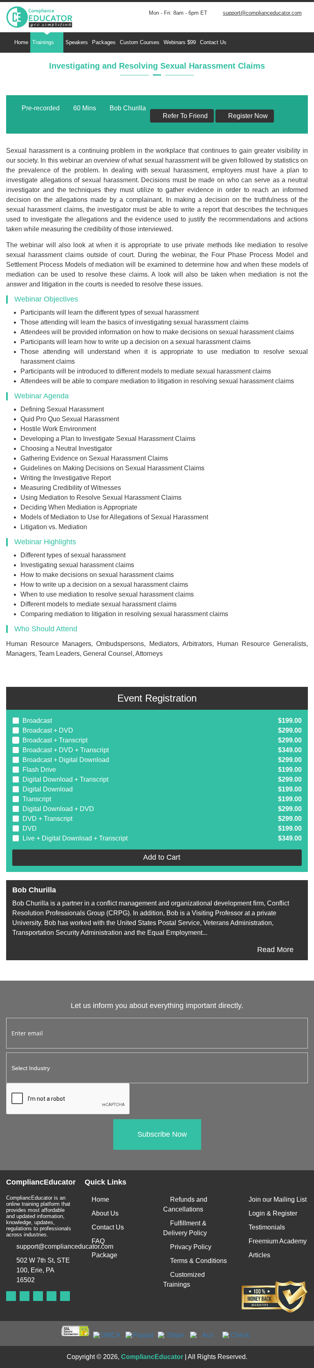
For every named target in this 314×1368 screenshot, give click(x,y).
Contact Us (213, 42)
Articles (259, 1255)
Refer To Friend (184, 115)
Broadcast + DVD (47, 730)
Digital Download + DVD (58, 808)
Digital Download (47, 789)
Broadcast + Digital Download (65, 759)
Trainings (43, 42)
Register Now (247, 115)
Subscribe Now (162, 1134)
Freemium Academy (278, 1241)
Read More (275, 950)
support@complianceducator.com (262, 13)
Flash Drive (39, 769)
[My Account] (253, 42)
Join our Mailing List (278, 1199)
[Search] (236, 42)
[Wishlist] (269, 42)
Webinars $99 (180, 42)
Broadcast (37, 720)
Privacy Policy (190, 1246)
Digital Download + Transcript (65, 779)
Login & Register (273, 1213)
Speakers (76, 42)
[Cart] (286, 42)
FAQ (98, 1241)
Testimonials (267, 1227)
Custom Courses (139, 42)
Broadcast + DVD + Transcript (65, 750)
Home (21, 42)
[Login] (302, 42)
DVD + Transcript (47, 818)
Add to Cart (159, 857)
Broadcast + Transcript (54, 740)
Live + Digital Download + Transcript (75, 838)
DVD (29, 828)
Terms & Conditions (198, 1260)
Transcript (36, 799)
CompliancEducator (152, 1356)
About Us (105, 1213)
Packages (104, 42)
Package (104, 1255)
